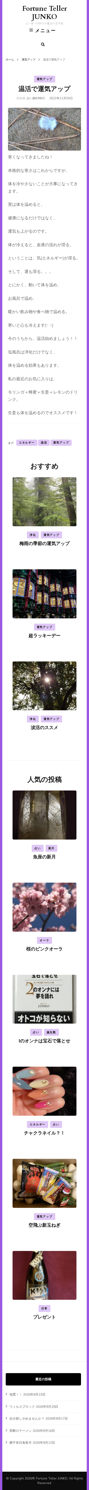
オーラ (44, 940)
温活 (44, 442)
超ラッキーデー (44, 636)
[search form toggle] (43, 45)
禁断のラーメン (20, 1431)
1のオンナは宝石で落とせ (44, 1041)
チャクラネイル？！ (44, 1133)
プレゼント (44, 1317)
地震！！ (15, 1394)
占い (37, 848)
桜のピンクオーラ (44, 949)
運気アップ (44, 79)
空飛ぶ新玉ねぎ (44, 1225)
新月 (51, 848)
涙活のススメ (44, 727)
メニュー (45, 30)
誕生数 (51, 1032)
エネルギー (27, 442)
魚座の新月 (44, 857)
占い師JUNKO (36, 98)
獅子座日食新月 (20, 1442)
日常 (44, 1308)
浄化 (33, 535)
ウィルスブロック (22, 1407)
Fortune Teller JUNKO (44, 13)
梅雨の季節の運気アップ (44, 543)
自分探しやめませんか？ (26, 1418)
